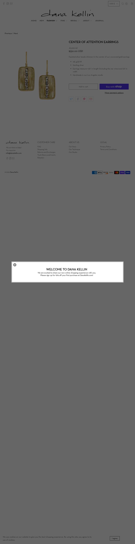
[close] (14, 264)
